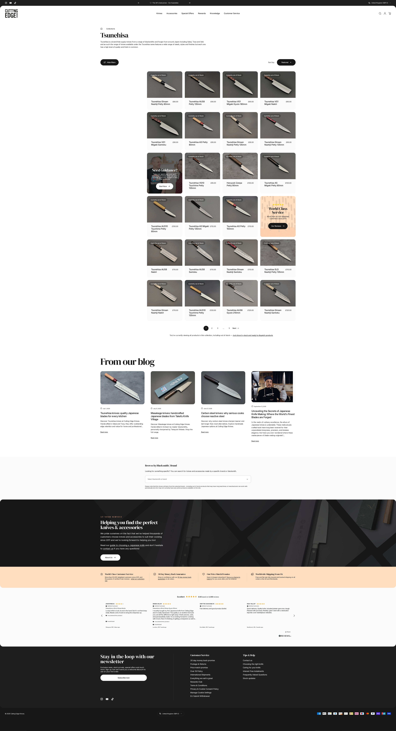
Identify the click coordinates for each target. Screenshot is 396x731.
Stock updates (249, 678)
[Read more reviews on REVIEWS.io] (285, 636)
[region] (198, 616)
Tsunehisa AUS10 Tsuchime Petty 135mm (197, 313)
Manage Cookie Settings (200, 693)
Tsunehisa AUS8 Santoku (197, 270)
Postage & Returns (198, 664)
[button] (101, 615)
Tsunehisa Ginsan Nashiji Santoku (235, 270)
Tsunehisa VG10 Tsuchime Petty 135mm (196, 185)
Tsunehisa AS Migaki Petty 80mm (273, 184)
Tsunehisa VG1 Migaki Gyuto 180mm (237, 102)
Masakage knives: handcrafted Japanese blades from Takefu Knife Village (170, 416)
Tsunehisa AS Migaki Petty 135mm (199, 227)
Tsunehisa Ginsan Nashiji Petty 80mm (160, 102)
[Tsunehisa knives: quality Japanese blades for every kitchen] (122, 387)
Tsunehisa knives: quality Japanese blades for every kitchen (119, 415)
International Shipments (200, 675)
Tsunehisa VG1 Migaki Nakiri (271, 102)
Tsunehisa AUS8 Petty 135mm (197, 102)
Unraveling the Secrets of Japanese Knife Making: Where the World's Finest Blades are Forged (273, 414)
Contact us (247, 660)
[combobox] (380, 3)
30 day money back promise (202, 660)
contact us (108, 548)
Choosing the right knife (253, 664)
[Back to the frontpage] (101, 29)
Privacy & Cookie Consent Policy (204, 689)
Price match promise (199, 667)
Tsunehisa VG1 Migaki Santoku (158, 143)
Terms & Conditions (198, 685)
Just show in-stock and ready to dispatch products (253, 335)
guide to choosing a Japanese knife (127, 545)
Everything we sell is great (201, 678)
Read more (104, 432)
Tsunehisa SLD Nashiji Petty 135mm (274, 270)
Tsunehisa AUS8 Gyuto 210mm (234, 311)
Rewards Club (196, 682)
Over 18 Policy (196, 671)
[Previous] (138, 3)
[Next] (189, 3)
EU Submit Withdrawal (200, 696)
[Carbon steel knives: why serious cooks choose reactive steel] (223, 387)
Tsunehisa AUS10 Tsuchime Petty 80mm (159, 229)
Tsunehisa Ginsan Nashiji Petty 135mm (236, 143)
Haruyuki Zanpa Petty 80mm (234, 184)
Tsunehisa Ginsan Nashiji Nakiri (159, 311)
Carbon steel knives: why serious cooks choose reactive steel (222, 415)
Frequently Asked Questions (255, 675)
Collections (110, 29)
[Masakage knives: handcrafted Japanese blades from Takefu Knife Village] (173, 387)
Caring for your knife (251, 667)
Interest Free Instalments (253, 671)
